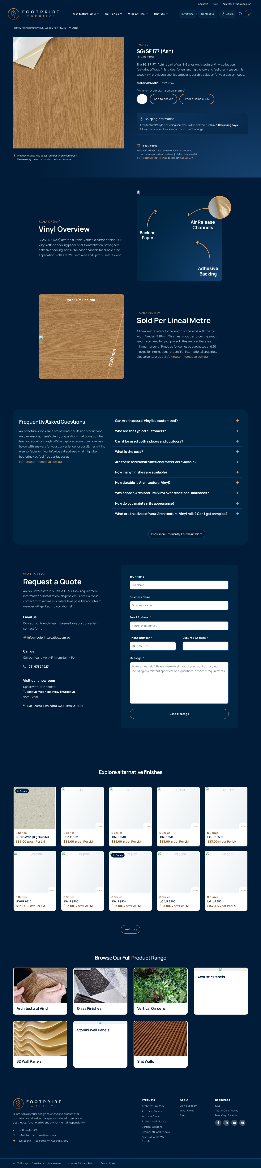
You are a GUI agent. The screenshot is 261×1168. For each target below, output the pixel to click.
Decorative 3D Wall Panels (153, 1139)
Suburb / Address (194, 638)
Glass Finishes (89, 1008)
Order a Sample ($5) (197, 99)
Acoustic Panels (211, 976)
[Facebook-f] (218, 1123)
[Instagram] (226, 1123)
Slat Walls (145, 1061)
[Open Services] (167, 14)
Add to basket (163, 99)
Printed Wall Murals (154, 1121)
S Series (142, 45)
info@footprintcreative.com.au (152, 157)
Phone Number (140, 638)
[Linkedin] (242, 1123)
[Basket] (249, 14)
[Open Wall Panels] (121, 14)
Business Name (140, 597)
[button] (130, 929)
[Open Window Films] (147, 14)
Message (136, 658)
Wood (48, 27)
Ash (56, 27)
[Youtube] (234, 1123)
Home (16, 27)
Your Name (137, 576)
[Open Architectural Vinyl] (98, 14)
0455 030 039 (186, 157)
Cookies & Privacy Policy (81, 1163)
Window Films (150, 1116)
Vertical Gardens (151, 1008)
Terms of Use (108, 1163)
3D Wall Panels (29, 1061)
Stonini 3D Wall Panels (156, 1132)
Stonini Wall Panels (93, 1030)
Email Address (139, 617)
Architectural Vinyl (32, 27)
